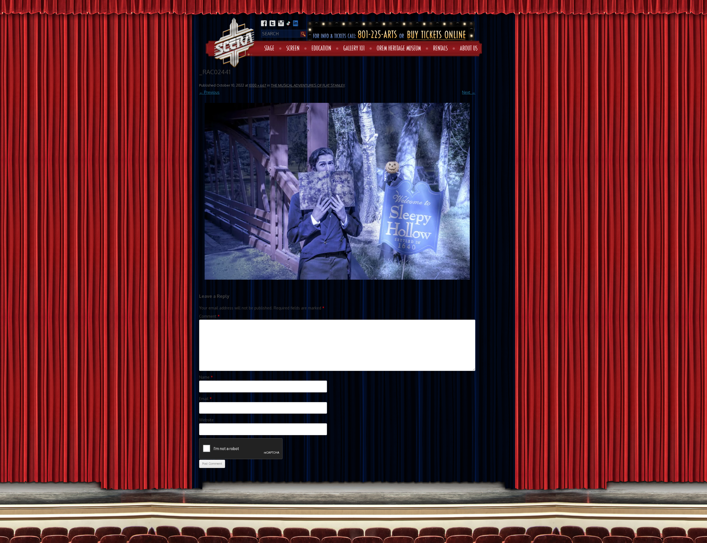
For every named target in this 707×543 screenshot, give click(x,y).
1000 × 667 (257, 85)
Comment (209, 316)
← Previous (209, 92)
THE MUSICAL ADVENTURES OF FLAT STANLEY (308, 85)
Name (206, 377)
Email (205, 398)
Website (206, 420)
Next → (468, 92)
